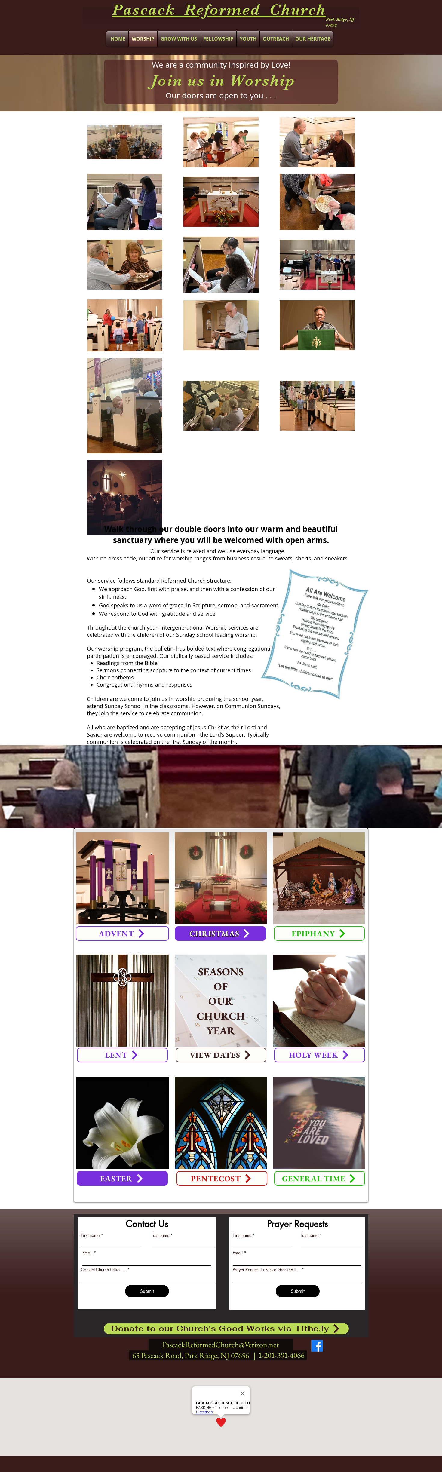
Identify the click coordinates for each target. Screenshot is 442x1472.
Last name (160, 1235)
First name (90, 1235)
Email (87, 1253)
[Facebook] (317, 1346)
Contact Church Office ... (103, 1270)
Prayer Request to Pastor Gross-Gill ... (266, 1270)
